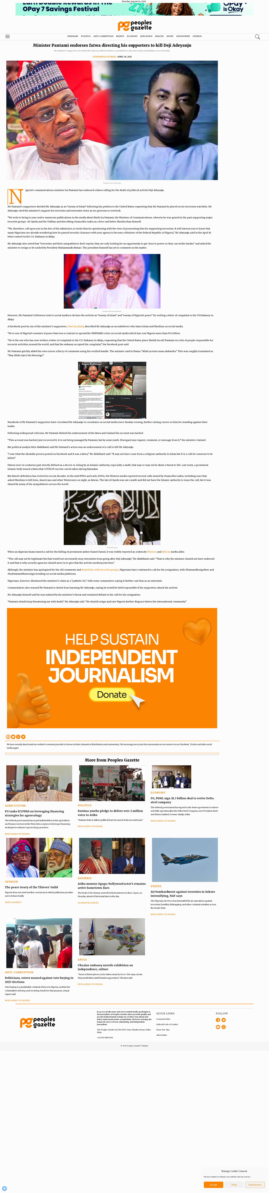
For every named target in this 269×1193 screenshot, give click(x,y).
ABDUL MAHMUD (13, 902)
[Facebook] (8, 737)
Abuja (82, 959)
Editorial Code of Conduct (167, 1024)
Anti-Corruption (103, 36)
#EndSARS (72, 36)
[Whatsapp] (18, 737)
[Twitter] (13, 737)
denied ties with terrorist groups (100, 569)
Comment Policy (163, 1019)
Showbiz (85, 878)
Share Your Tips (163, 1030)
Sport (169, 36)
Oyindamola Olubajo (104, 57)
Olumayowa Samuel (88, 903)
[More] (23, 737)
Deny (234, 1184)
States (156, 886)
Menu (14, 37)
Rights (120, 36)
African (166, 551)
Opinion (197, 36)
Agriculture (15, 805)
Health (159, 36)
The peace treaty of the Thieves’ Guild (31, 887)
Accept (213, 1184)
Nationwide (183, 36)
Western (152, 551)
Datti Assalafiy (76, 326)
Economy (132, 36)
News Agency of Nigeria (17, 834)
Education (146, 36)
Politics (86, 36)
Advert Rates (161, 1035)
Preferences (255, 1184)
